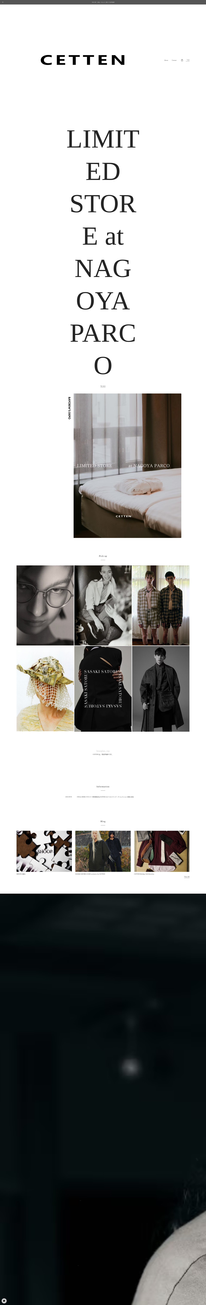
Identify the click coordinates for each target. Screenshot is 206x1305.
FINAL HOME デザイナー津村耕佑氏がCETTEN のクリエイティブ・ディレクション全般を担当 (105, 797)
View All (186, 876)
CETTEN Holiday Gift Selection (144, 874)
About (166, 60)
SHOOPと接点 (21, 874)
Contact (174, 60)
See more (103, 386)
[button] (187, 60)
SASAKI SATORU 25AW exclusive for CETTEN (90, 874)
